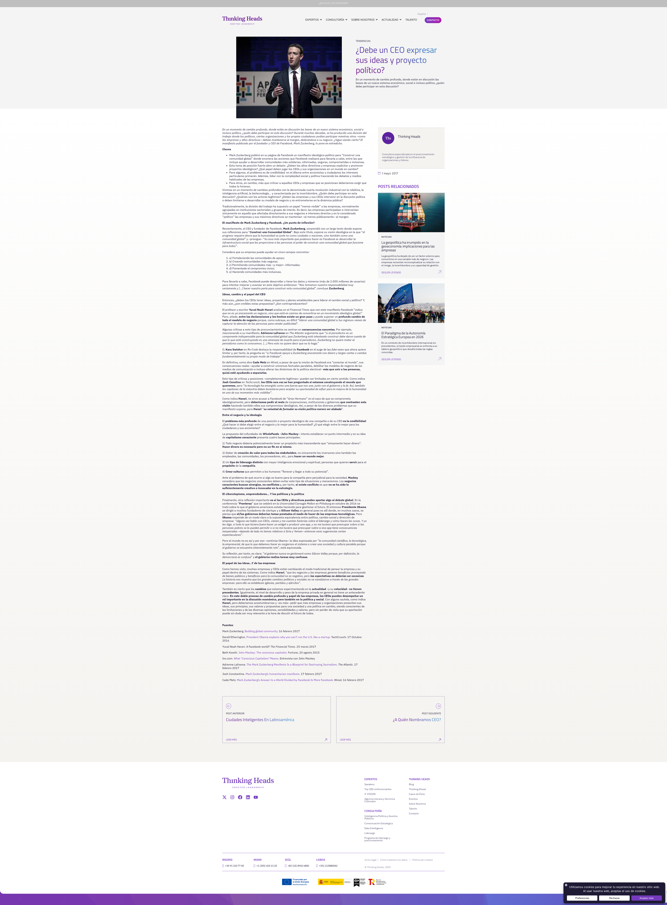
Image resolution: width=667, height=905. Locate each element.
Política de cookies (422, 859)
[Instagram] (232, 797)
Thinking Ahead (417, 789)
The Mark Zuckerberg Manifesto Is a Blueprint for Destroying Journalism (292, 664)
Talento (413, 808)
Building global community (261, 631)
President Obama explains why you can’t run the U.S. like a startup (288, 637)
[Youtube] (256, 797)
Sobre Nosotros (417, 803)
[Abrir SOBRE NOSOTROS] (376, 19)
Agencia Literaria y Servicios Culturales (379, 800)
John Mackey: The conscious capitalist (262, 652)
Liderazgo (369, 833)
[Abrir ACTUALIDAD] (400, 19)
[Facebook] (240, 797)
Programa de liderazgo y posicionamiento (377, 839)
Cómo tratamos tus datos (393, 859)
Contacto (414, 813)
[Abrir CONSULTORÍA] (346, 19)
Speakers (369, 784)
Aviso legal (371, 859)
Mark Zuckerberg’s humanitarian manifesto (272, 674)
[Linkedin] (248, 797)
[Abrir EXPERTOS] (321, 19)
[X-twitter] (224, 797)
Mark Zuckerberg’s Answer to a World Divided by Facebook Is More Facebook (285, 680)
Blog (411, 784)
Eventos (413, 798)
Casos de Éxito (417, 794)
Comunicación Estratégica (378, 823)
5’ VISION (370, 794)
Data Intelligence (373, 828)
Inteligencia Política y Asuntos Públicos (381, 817)
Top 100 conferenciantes (378, 789)
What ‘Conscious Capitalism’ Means (256, 658)
